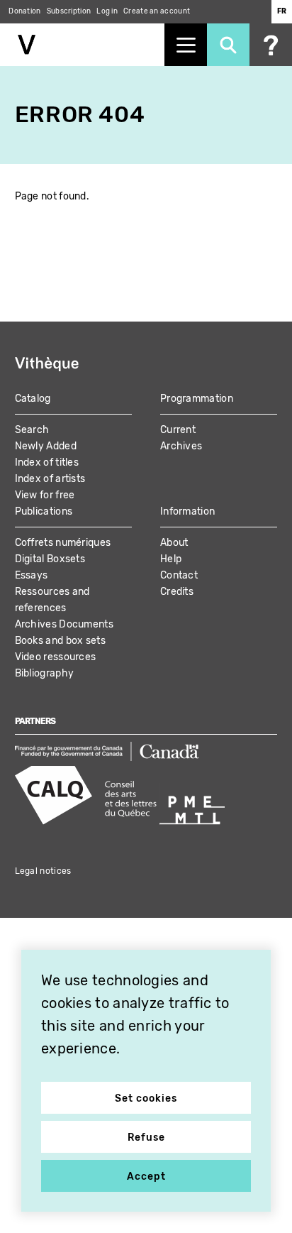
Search (32, 430)
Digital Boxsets (50, 559)
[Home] (82, 44)
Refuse (146, 1137)
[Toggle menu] (185, 44)
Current (178, 430)
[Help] (270, 44)
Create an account (156, 11)
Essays (31, 575)
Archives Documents (64, 624)
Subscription (69, 11)
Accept (146, 1177)
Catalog (33, 399)
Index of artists (50, 479)
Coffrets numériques (63, 543)
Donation (24, 11)
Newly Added (46, 446)
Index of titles (47, 462)
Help (170, 559)
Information (187, 511)
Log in (107, 11)
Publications (44, 511)
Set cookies (146, 1098)
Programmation (196, 399)
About (174, 543)
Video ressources (55, 657)
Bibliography (44, 673)
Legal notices (43, 871)
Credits (176, 592)
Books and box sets (60, 641)
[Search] (228, 44)
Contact (179, 575)
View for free (45, 495)
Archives (181, 446)
